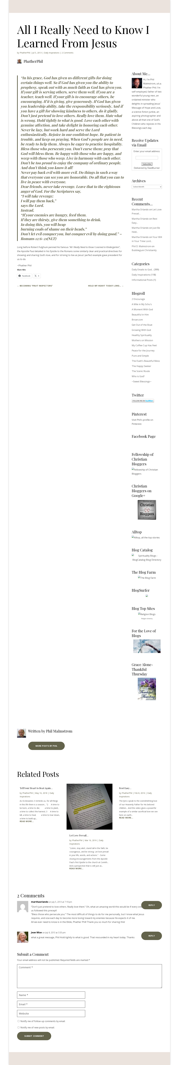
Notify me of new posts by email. (37, 1027)
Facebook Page (144, 436)
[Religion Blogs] (147, 614)
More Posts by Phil (46, 746)
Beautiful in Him (140, 314)
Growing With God (141, 330)
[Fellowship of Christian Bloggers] (147, 473)
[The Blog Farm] (147, 577)
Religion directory (147, 619)
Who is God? (138, 376)
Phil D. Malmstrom (141, 246)
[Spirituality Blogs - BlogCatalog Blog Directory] (147, 559)
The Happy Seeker (141, 366)
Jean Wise (36, 932)
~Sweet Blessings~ (141, 381)
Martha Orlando (140, 209)
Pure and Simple (140, 355)
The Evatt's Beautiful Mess (146, 360)
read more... (27, 821)
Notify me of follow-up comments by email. (42, 1021)
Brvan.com (137, 319)
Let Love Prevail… (78, 835)
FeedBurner (153, 167)
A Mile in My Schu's (142, 304)
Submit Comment (34, 1036)
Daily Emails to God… (142, 269)
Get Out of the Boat (142, 324)
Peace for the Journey (143, 350)
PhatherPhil (25, 52)
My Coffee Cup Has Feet (144, 345)
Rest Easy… (125, 788)
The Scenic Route (141, 371)
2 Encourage (138, 299)
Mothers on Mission (142, 340)
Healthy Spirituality (142, 335)
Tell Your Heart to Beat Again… (36, 788)
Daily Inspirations (51, 52)
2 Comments (67, 52)
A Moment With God (142, 309)
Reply (152, 905)
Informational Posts (142, 279)
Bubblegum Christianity (144, 250)
